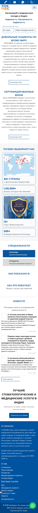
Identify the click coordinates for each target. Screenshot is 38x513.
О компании (6, 467)
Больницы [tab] (18, 253)
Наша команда (7, 470)
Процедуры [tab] (20, 262)
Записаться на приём (19, 415)
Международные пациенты (12, 475)
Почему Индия (7, 478)
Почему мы (5, 473)
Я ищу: (16, 26)
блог (3, 485)
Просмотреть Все (16, 82)
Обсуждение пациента (10, 488)
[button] (32, 2)
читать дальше (8, 379)
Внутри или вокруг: (8, 26)
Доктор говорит (7, 491)
